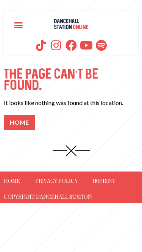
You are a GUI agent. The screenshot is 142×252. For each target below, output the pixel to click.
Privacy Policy (56, 180)
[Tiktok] (41, 45)
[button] (18, 25)
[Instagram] (56, 45)
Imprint (104, 180)
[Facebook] (71, 45)
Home (12, 180)
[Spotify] (101, 45)
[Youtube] (86, 45)
